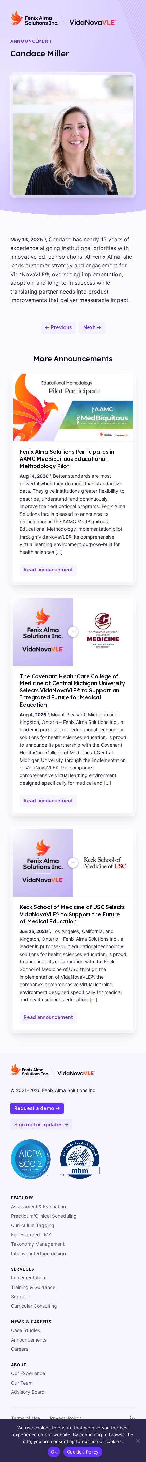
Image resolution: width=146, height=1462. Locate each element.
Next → (92, 327)
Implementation (28, 1277)
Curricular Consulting (34, 1306)
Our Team (22, 1383)
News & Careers (31, 1321)
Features (22, 1197)
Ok (54, 1452)
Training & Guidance (33, 1287)
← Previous (58, 327)
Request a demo (34, 1108)
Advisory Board (28, 1392)
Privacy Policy (65, 1418)
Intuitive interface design (38, 1253)
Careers (19, 1349)
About (19, 1364)
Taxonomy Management (38, 1244)
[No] (137, 1440)
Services (22, 1269)
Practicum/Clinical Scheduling (44, 1216)
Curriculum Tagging (32, 1225)
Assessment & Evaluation (38, 1207)
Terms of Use (25, 1418)
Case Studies (25, 1330)
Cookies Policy (83, 1452)
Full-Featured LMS (31, 1234)
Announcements (29, 1340)
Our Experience (28, 1373)
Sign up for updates (38, 1125)
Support (20, 1296)
